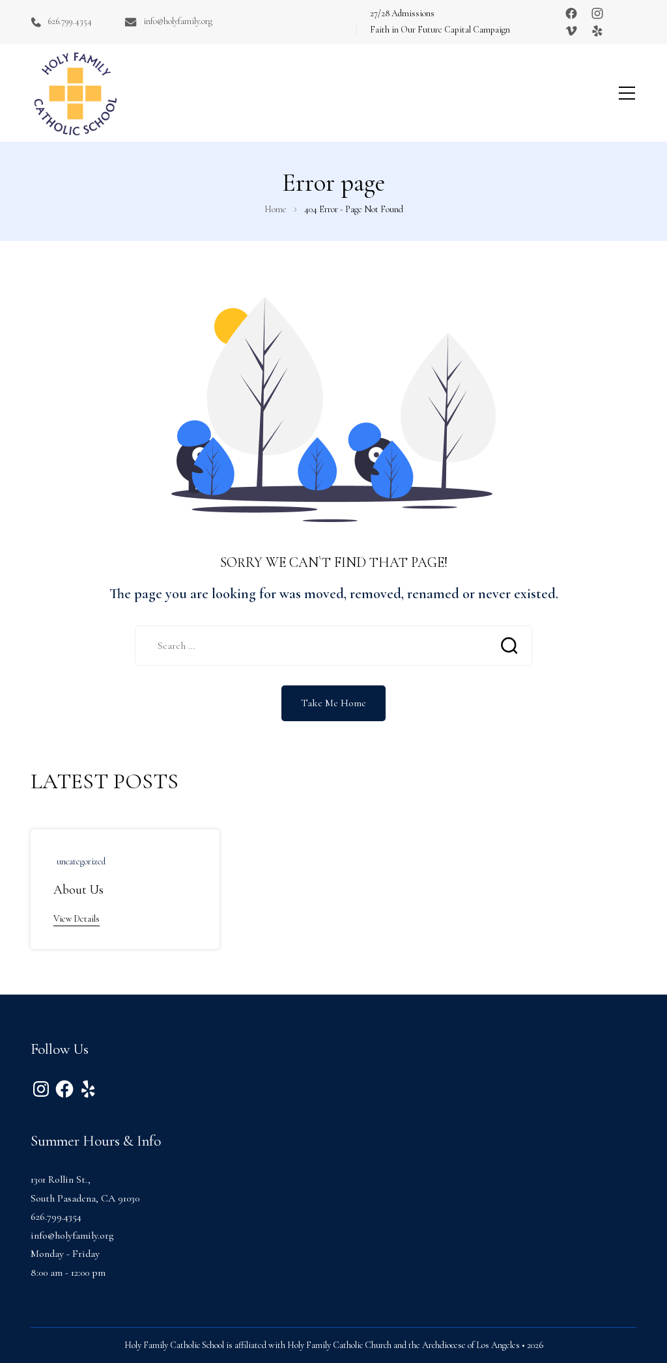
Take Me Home (333, 702)
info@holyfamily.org (177, 21)
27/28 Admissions (402, 13)
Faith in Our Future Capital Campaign (440, 29)
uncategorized (81, 861)
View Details (76, 918)
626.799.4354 (70, 21)
